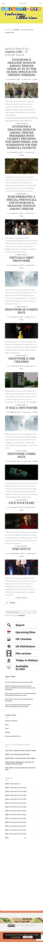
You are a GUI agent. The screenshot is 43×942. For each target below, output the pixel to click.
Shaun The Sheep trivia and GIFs (17, 754)
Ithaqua (7, 732)
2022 (7, 799)
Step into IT (21, 549)
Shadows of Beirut (11, 720)
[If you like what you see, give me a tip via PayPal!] (36, 9)
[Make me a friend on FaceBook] (10, 9)
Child (6, 728)
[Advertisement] (13, 875)
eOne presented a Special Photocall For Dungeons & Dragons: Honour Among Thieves (21, 203)
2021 (6, 803)
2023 (7, 795)
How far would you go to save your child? (19, 682)
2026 (7, 784)
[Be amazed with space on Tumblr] (25, 9)
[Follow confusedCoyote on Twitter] (7, 9)
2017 (6, 818)
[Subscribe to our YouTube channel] (32, 9)
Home (16, 30)
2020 (7, 807)
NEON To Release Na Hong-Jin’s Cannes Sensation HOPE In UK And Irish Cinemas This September (20, 687)
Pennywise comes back (21, 455)
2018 (6, 814)
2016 (6, 822)
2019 (6, 811)
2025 (7, 788)
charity (21, 155)
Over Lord (27, 79)
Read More (21, 123)
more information (15, 937)
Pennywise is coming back (21, 311)
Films (36, 79)
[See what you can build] (18, 9)
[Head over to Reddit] (14, 9)
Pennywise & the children (21, 360)
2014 (7, 830)
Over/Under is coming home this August (20, 758)
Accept (27, 937)
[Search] (40, 3)
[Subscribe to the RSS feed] (39, 9)
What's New (10, 677)
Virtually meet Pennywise (21, 259)
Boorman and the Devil (12, 736)
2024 (7, 791)
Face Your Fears (21, 503)
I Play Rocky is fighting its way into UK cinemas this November (19, 763)
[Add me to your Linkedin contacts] (21, 9)
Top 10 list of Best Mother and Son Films (20, 750)
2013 (6, 834)
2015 (6, 826)
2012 (6, 838)
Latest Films (10, 715)
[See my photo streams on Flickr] (28, 9)
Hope (7, 724)
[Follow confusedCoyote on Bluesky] (3, 9)
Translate (21, 615)
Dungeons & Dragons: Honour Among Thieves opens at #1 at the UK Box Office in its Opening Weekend (21, 67)
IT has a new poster (21, 408)
